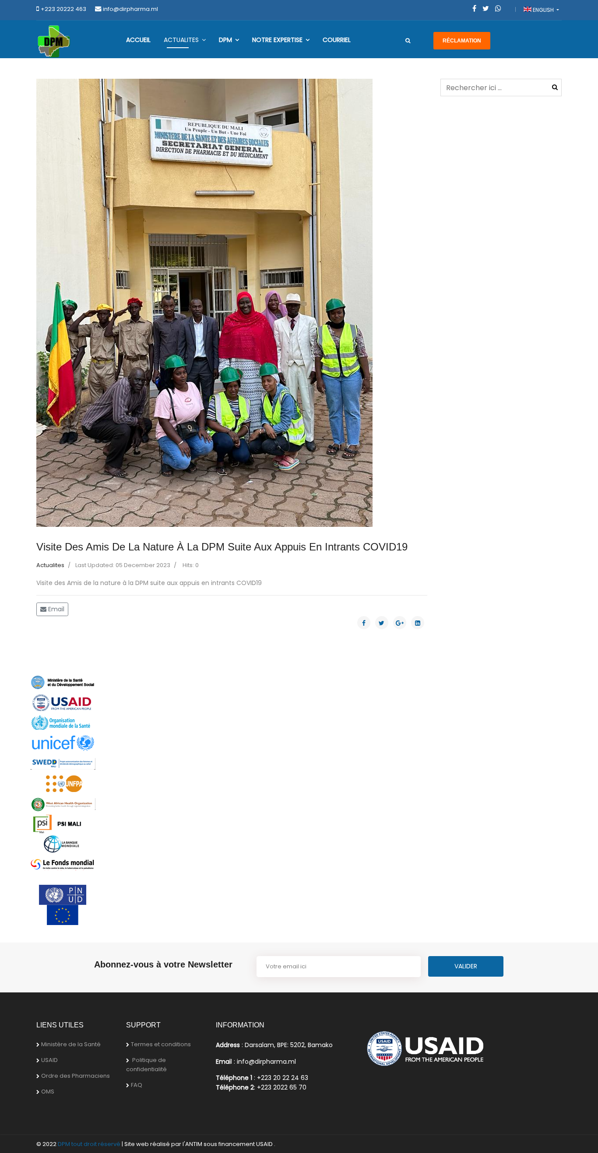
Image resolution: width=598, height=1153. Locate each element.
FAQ (136, 1085)
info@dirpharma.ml (130, 9)
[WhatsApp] (498, 9)
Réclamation (462, 41)
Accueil (138, 39)
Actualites (181, 39)
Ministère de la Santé (71, 1044)
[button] (65, 303)
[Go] (408, 41)
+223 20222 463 (63, 9)
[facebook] (474, 9)
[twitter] (485, 9)
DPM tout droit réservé (89, 1144)
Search (555, 87)
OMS (47, 1091)
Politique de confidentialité (146, 1064)
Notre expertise (277, 39)
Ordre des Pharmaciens (75, 1076)
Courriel (337, 39)
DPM (225, 39)
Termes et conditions (161, 1044)
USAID (49, 1060)
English (543, 10)
